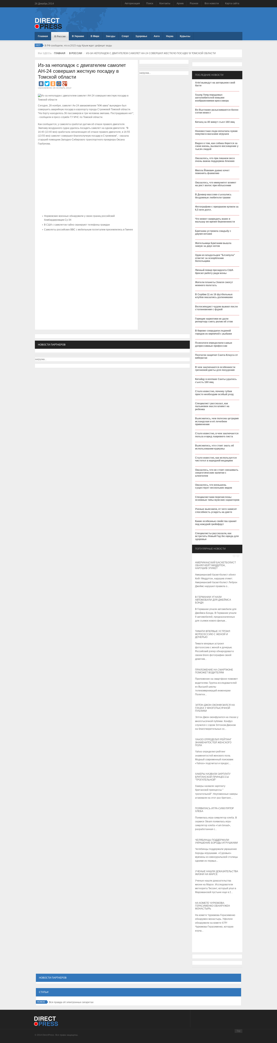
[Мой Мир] (58, 83)
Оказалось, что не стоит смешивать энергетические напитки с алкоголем (216, 473)
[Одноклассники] (52, 83)
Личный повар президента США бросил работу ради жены (214, 271)
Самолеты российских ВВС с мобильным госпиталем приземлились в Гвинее (88, 229)
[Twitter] (47, 83)
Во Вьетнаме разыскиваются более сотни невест (216, 111)
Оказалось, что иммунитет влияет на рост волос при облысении (215, 184)
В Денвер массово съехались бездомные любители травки (213, 196)
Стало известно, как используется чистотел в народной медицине (216, 459)
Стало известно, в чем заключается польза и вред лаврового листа (216, 435)
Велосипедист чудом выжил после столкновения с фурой (216, 308)
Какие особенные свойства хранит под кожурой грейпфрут (216, 522)
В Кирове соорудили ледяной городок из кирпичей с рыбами (213, 332)
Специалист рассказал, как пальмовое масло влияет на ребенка (212, 406)
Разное (194, 3)
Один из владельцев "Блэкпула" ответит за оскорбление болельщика (215, 258)
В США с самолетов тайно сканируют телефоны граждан (77, 224)
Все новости (212, 3)
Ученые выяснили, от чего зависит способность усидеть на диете (216, 510)
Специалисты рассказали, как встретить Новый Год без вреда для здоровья (217, 536)
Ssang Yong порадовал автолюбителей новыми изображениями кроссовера (212, 97)
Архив (180, 3)
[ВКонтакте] (41, 83)
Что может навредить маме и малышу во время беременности (215, 220)
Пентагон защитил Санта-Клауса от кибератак (216, 356)
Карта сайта (232, 3)
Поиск (149, 3)
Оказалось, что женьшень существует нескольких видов (213, 486)
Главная (59, 53)
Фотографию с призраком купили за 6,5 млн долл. (216, 208)
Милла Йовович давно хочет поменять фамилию (212, 172)
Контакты (164, 3)
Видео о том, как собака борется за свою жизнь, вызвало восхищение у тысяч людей (216, 146)
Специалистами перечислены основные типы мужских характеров (217, 498)
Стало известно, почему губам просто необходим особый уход (214, 393)
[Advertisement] (85, 245)
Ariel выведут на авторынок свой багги (215, 84)
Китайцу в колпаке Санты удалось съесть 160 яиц (216, 380)
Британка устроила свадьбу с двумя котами (213, 232)
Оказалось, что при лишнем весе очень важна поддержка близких (215, 160)
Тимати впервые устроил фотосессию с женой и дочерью (212, 634)
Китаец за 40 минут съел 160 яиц (215, 122)
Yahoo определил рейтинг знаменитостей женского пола (213, 742)
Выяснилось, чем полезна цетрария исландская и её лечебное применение (217, 421)
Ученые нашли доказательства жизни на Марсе (216, 873)
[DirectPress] (48, 23)
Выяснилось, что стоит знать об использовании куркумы (214, 447)
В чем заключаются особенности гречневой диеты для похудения (215, 368)
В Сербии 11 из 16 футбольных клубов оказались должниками (214, 296)
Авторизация (132, 3)
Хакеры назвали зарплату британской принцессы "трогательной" (213, 776)
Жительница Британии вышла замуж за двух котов (213, 244)
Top (238, 1031)
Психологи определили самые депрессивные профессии (213, 344)
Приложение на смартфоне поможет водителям (214, 671)
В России (75, 53)
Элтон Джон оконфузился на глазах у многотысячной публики (215, 708)
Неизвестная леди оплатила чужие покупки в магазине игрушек (216, 132)
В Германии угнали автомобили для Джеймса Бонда (213, 600)
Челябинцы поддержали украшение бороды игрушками (216, 841)
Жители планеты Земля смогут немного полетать (214, 284)
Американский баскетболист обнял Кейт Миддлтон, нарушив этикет (215, 565)
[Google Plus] (64, 83)
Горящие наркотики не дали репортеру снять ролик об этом (214, 320)
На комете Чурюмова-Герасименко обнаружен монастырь (212, 906)
